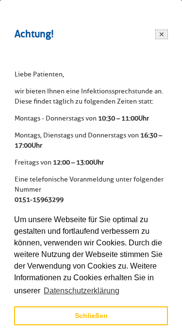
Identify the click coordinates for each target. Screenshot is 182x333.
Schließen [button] (91, 315)
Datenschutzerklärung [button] (81, 291)
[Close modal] (161, 34)
